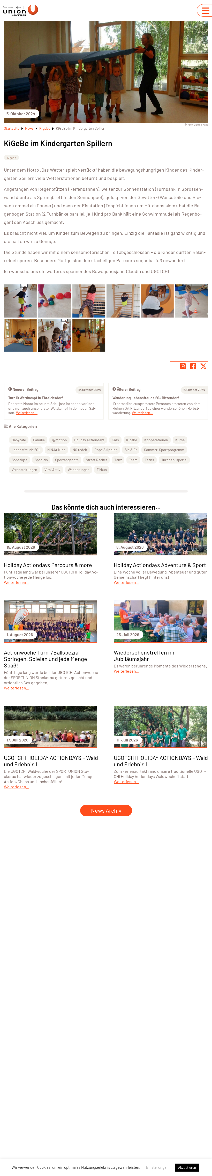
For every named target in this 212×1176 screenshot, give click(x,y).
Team (133, 460)
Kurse (180, 440)
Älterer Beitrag (129, 389)
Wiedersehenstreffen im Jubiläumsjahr (144, 655)
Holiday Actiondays (89, 440)
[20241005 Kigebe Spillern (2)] (88, 300)
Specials (41, 460)
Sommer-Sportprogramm (164, 449)
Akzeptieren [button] (187, 1167)
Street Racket (96, 460)
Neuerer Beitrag (26, 389)
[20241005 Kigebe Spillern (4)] (157, 300)
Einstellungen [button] (157, 1167)
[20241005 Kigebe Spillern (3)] (123, 300)
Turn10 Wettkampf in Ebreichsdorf (35, 398)
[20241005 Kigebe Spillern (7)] (20, 335)
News (29, 128)
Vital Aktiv (52, 469)
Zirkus (102, 469)
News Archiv (106, 810)
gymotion (59, 440)
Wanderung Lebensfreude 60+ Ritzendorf (145, 398)
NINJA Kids (56, 449)
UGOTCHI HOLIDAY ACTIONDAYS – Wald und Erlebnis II (51, 760)
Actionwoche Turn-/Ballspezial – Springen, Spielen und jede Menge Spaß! (45, 658)
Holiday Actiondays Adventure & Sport (160, 564)
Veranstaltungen (24, 469)
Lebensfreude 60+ (26, 449)
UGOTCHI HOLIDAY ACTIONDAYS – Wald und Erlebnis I (161, 760)
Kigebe (44, 128)
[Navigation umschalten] (205, 10)
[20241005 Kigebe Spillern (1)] (20, 300)
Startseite (11, 128)
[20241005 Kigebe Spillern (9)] (88, 335)
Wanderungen (78, 469)
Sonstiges (19, 460)
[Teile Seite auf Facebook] (193, 366)
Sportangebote (67, 460)
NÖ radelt (80, 449)
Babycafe (19, 440)
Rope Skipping (105, 449)
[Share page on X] (203, 366)
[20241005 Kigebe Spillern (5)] (191, 300)
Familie (39, 440)
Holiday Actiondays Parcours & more (48, 564)
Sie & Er (131, 449)
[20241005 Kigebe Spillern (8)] (54, 335)
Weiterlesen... (142, 412)
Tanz (118, 460)
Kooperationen (156, 440)
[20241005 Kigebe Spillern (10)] (54, 300)
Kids (115, 440)
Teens (149, 460)
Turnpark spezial (174, 460)
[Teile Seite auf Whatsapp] (182, 366)
